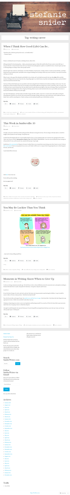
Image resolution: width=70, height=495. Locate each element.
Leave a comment (22, 114)
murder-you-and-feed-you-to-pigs (32, 298)
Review (28, 196)
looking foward (50, 112)
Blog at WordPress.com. (35, 493)
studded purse (16, 198)
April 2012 (7, 465)
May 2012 (7, 463)
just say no (39, 325)
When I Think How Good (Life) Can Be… (26, 46)
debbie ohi (28, 269)
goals (45, 112)
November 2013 (8, 423)
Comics (10, 269)
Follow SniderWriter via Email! (10, 372)
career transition (28, 112)
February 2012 (8, 470)
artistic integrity (28, 325)
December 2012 (8, 447)
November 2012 (8, 449)
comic (24, 269)
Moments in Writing (11, 325)
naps (47, 196)
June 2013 (7, 433)
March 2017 (7, 412)
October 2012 (8, 451)
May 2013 (7, 435)
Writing (18, 269)
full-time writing (40, 112)
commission (34, 325)
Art (5, 112)
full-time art (34, 112)
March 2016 (7, 416)
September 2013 (8, 428)
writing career (12, 114)
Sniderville (32, 196)
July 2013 (7, 430)
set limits (43, 325)
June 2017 (7, 407)
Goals (8, 112)
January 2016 (8, 419)
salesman (59, 196)
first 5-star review (7, 146)
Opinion (16, 325)
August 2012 (7, 456)
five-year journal (13, 144)
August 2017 (7, 405)
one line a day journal (52, 196)
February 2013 (8, 442)
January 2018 (8, 402)
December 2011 (8, 475)
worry (32, 269)
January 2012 (8, 472)
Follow (6, 389)
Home (10, 112)
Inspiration (14, 112)
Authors (6, 196)
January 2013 (7, 444)
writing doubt (42, 269)
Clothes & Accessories (13, 196)
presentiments (61, 112)
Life (18, 112)
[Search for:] (9, 363)
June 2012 (7, 461)
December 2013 (8, 421)
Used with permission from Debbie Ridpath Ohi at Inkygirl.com (35, 247)
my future (55, 112)
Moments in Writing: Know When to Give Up (28, 279)
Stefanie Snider (16, 49)
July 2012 (7, 458)
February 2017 (8, 414)
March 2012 (7, 468)
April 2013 (7, 437)
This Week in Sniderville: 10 (19, 123)
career (23, 112)
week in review (22, 198)
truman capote (6, 114)
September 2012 (8, 454)
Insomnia (23, 196)
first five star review (42, 196)
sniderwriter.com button (8, 198)
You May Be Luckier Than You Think (24, 207)
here (7, 174)
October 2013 (8, 426)
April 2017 (7, 409)
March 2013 (7, 440)
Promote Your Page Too (8, 337)
